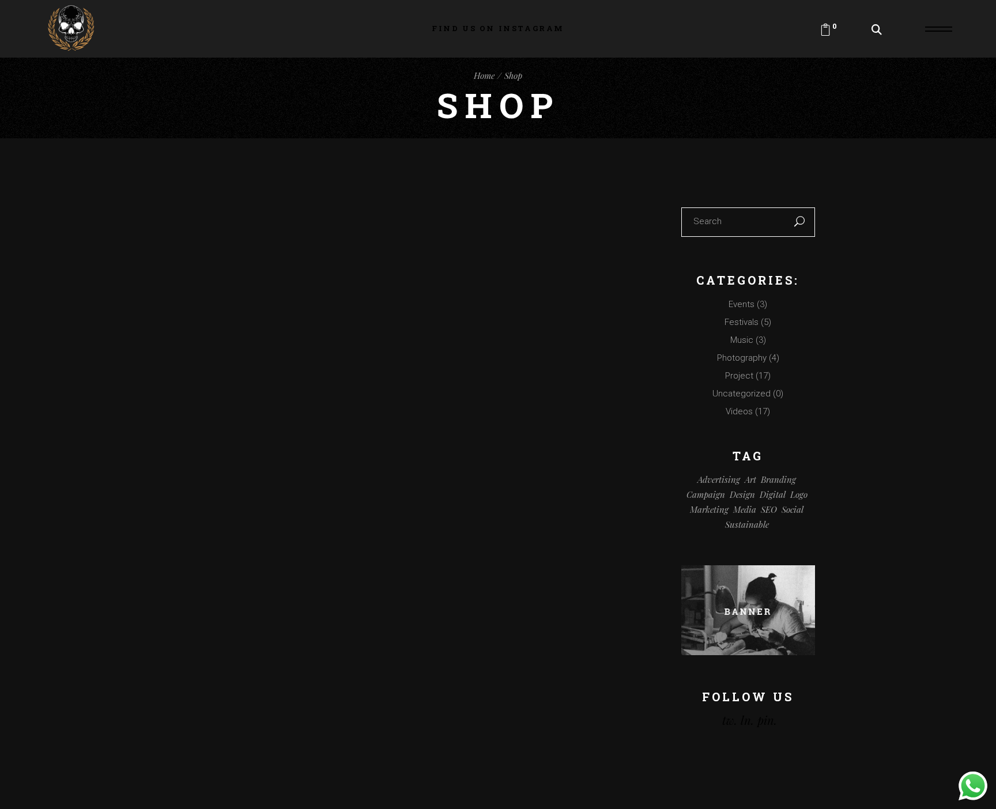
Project (739, 376)
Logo (799, 494)
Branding (778, 479)
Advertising (718, 479)
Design (742, 494)
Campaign (705, 494)
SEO (769, 509)
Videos (739, 411)
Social (792, 509)
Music (741, 340)
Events (741, 304)
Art (750, 479)
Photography (742, 358)
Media (744, 509)
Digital (773, 494)
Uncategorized (741, 393)
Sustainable (747, 524)
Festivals (742, 322)
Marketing (709, 509)
